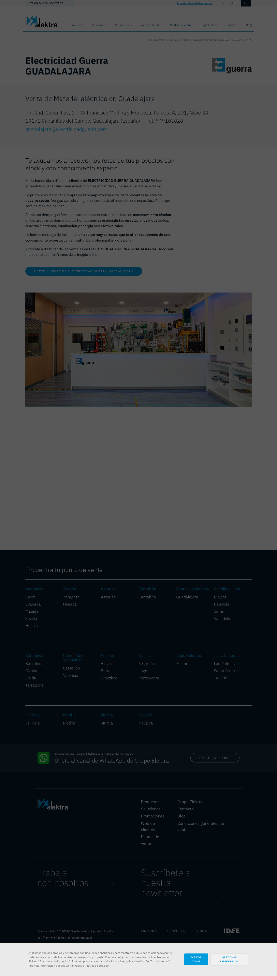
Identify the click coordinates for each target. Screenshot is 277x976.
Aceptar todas (196, 959)
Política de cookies (97, 965)
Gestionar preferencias (229, 959)
